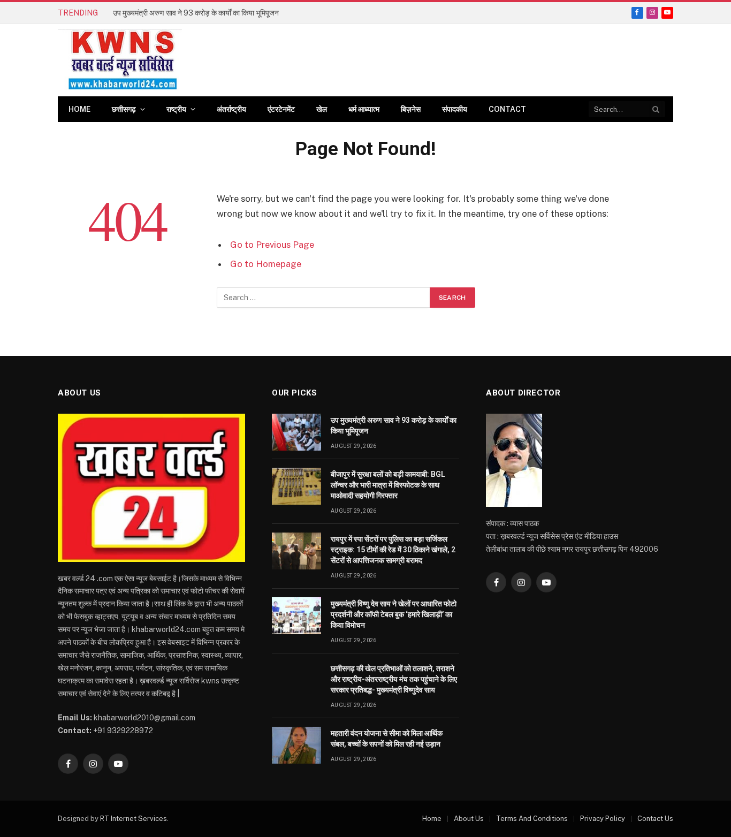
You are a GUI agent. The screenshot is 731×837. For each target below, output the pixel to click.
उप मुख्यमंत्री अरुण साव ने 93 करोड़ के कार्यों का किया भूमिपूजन (393, 425)
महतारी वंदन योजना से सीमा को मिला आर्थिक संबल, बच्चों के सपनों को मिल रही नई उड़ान (387, 738)
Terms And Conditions (532, 819)
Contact (507, 109)
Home (79, 109)
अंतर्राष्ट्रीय (231, 109)
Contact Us (655, 819)
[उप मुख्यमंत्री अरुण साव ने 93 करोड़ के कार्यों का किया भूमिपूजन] (296, 432)
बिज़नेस (411, 109)
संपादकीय (454, 109)
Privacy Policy (602, 819)
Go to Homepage (265, 263)
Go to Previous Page (272, 244)
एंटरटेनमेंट (281, 109)
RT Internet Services (133, 819)
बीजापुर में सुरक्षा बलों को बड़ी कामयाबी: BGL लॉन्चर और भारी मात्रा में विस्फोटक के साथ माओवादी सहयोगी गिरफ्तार (233, 13)
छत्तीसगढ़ (124, 109)
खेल (321, 109)
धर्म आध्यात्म (363, 109)
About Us (469, 819)
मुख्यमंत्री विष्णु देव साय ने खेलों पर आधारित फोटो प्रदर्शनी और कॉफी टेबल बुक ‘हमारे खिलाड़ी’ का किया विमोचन (393, 614)
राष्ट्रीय (176, 109)
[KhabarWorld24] (120, 60)
